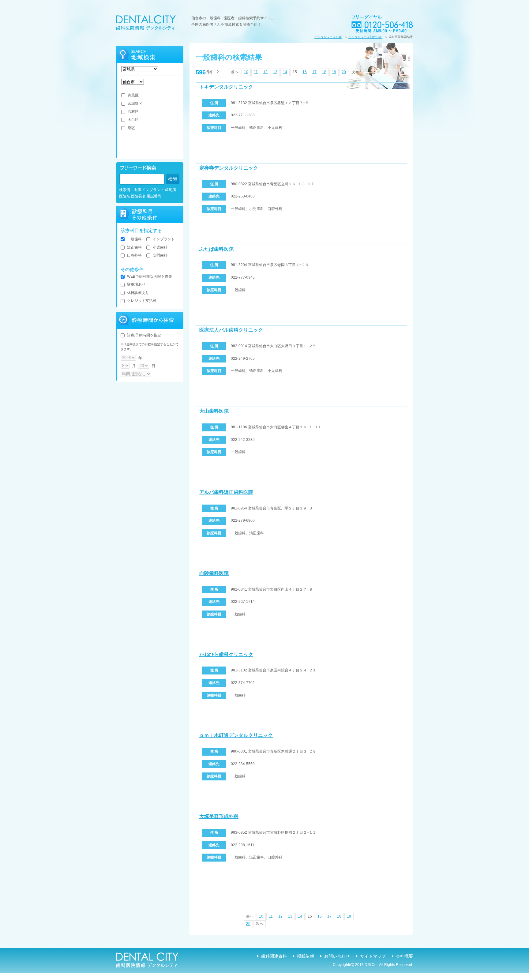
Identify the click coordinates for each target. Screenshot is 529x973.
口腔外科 (134, 255)
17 (314, 72)
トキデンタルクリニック (226, 86)
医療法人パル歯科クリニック (231, 329)
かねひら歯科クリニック (226, 654)
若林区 (133, 111)
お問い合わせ (337, 956)
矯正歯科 (134, 247)
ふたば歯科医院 (216, 249)
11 (256, 72)
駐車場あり (136, 284)
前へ (234, 72)
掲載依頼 (305, 956)
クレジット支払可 (141, 301)
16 (304, 72)
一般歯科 (134, 239)
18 (324, 72)
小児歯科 (160, 247)
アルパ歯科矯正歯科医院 (226, 492)
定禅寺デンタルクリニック (228, 168)
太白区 (133, 120)
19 (334, 72)
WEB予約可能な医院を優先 (149, 276)
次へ (355, 72)
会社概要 (404, 956)
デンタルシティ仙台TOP (365, 37)
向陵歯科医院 (214, 573)
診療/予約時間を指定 (144, 335)
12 (265, 72)
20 (344, 72)
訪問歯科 (160, 255)
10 (246, 72)
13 (275, 72)
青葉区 (133, 95)
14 (285, 72)
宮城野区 (135, 103)
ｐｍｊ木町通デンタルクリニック (236, 735)
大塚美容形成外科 (218, 816)
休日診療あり (138, 293)
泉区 (131, 128)
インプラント (164, 239)
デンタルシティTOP (328, 37)
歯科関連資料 (274, 956)
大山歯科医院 (214, 411)
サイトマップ (373, 956)
